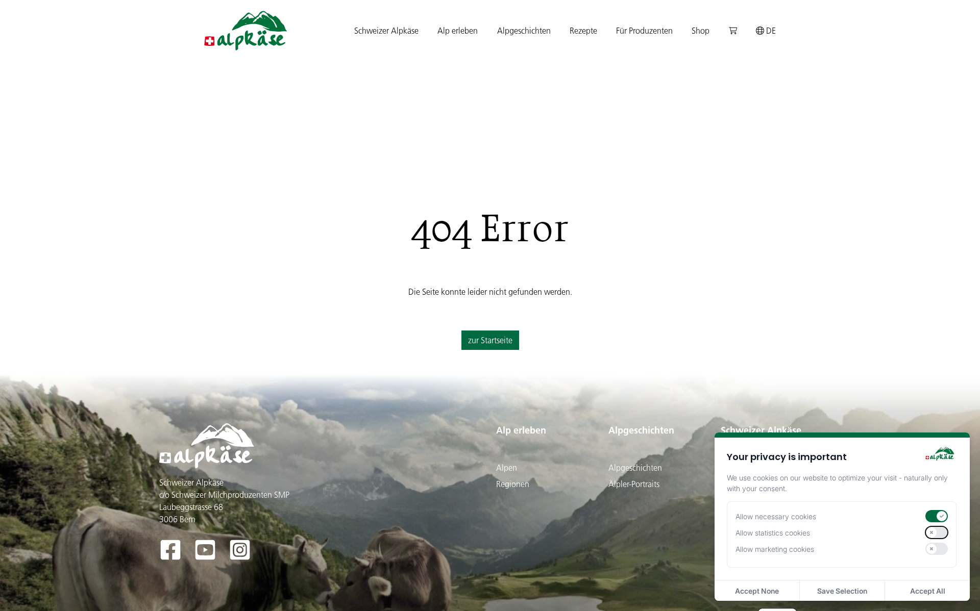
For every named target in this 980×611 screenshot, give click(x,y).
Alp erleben (521, 430)
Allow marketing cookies (775, 549)
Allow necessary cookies (776, 516)
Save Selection (842, 591)
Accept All (927, 591)
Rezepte (583, 31)
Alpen (506, 468)
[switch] (936, 516)
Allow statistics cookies (773, 532)
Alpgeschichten (641, 430)
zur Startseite (490, 340)
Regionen (512, 484)
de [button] (770, 31)
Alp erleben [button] (457, 31)
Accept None (757, 591)
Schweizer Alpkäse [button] (386, 31)
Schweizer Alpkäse (761, 430)
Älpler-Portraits (633, 484)
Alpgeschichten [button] (524, 31)
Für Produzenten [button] (644, 31)
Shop (700, 31)
